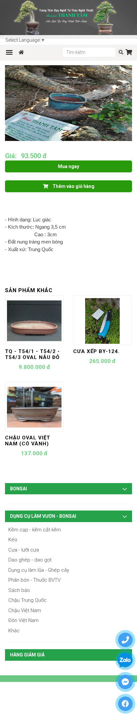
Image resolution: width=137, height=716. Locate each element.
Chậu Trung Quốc (27, 600)
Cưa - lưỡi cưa (23, 550)
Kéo (12, 540)
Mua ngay (68, 166)
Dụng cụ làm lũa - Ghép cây (38, 570)
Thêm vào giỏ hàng (73, 186)
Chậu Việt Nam (24, 610)
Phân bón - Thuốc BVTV (34, 580)
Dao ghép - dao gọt (30, 560)
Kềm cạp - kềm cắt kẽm (34, 530)
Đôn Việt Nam (23, 620)
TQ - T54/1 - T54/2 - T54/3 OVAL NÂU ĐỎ (32, 354)
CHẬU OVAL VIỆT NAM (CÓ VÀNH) (27, 441)
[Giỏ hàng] (128, 52)
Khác (14, 631)
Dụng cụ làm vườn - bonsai (43, 516)
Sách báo (19, 590)
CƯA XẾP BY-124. (96, 351)
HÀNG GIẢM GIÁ (27, 654)
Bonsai (18, 488)
